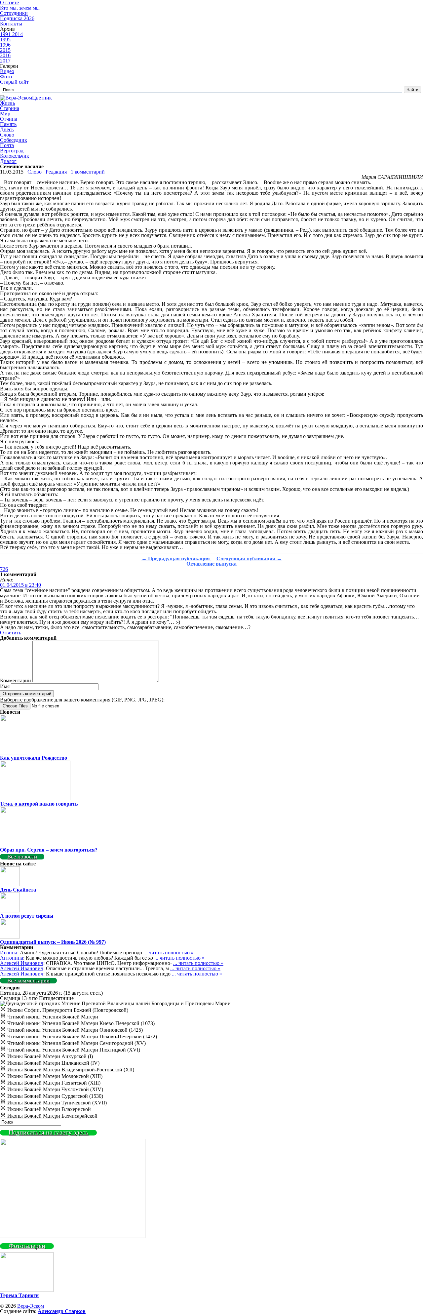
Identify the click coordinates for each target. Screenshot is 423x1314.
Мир (5, 113)
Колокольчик (14, 156)
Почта (7, 145)
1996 (5, 45)
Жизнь (7, 103)
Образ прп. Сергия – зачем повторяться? (48, 850)
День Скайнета (18, 890)
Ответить (10, 632)
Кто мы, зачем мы (20, 8)
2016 (5, 55)
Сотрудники (14, 13)
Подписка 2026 (17, 18)
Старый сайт (14, 82)
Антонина (11, 958)
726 (4, 569)
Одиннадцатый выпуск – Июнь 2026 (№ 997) (53, 942)
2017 (5, 60)
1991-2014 (11, 34)
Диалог (8, 161)
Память (8, 124)
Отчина (8, 119)
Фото (6, 76)
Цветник (42, 97)
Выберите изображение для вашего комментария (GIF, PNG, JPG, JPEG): (82, 699)
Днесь (7, 129)
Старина (9, 108)
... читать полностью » (168, 952)
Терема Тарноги (19, 1295)
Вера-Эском (30, 1306)
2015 (5, 50)
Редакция (56, 172)
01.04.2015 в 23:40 (20, 585)
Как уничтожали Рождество (33, 758)
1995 (5, 39)
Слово (7, 135)
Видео (7, 71)
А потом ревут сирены (27, 916)
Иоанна (8, 952)
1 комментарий (88, 172)
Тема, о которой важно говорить (39, 804)
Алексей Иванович (21, 963)
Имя (5, 686)
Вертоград (11, 150)
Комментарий (15, 680)
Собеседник (13, 140)
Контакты (11, 23)
